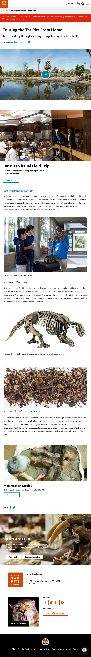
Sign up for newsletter (56, 613)
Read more (11, 495)
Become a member (32, 557)
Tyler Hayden (11, 42)
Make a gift (13, 557)
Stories (5, 10)
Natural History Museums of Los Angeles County (59, 649)
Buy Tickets (68, 3)
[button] (84, 650)
